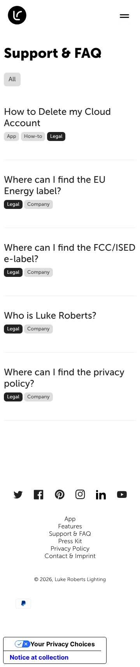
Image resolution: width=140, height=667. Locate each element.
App (11, 136)
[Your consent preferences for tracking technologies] (123, 650)
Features (70, 526)
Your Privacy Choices (62, 644)
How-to (33, 136)
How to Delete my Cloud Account (57, 117)
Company (38, 204)
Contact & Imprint (69, 556)
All (12, 79)
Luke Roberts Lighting (80, 579)
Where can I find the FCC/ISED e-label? (70, 253)
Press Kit (70, 541)
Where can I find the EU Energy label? (54, 185)
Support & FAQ (70, 534)
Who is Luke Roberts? (50, 315)
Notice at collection (39, 657)
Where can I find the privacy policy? (64, 378)
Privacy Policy (70, 549)
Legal (56, 136)
